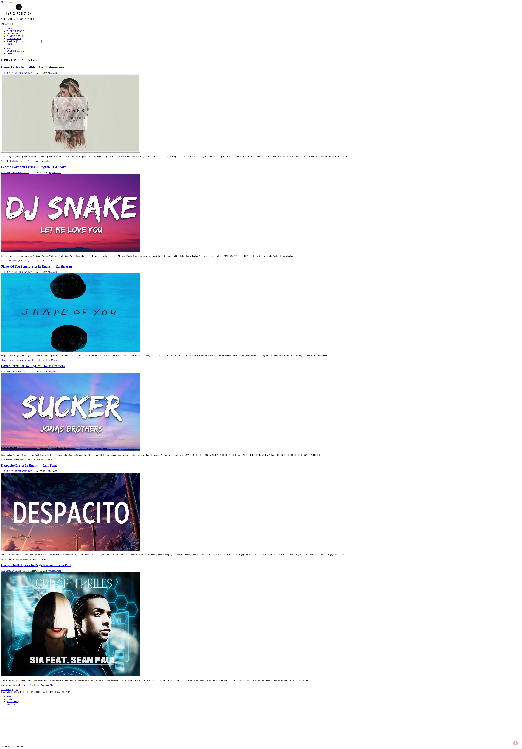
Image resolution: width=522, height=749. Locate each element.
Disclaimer (11, 704)
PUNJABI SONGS (15, 36)
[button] (9, 44)
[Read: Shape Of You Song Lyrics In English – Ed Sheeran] (70, 351)
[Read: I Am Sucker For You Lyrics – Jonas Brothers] (70, 450)
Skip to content (7, 2)
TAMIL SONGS (14, 38)
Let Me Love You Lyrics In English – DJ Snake (33, 167)
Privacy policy (13, 701)
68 (17, 689)
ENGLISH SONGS (15, 31)
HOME (10, 29)
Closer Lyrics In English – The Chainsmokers (32, 67)
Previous (6, 689)
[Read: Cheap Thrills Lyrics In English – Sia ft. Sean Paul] (70, 676)
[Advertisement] (82, 726)
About (9, 696)
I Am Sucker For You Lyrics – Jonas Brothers (33, 366)
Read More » (26, 161)
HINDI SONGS (14, 33)
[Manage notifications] (515, 743)
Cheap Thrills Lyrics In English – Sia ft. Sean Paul (36, 565)
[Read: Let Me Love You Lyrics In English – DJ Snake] (70, 251)
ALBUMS (5, 73)
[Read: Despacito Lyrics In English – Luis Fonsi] (70, 550)
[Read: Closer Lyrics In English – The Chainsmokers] (70, 152)
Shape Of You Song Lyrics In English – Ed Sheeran (36, 266)
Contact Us (11, 699)
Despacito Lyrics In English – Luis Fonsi (29, 465)
